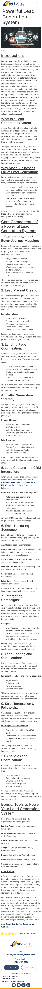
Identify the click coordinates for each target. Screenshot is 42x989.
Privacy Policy (8, 978)
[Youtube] (19, 985)
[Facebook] (14, 985)
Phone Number (21, 959)
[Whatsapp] (28, 985)
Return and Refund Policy (14, 981)
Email (21, 951)
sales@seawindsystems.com (21, 954)
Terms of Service (10, 976)
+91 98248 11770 (21, 962)
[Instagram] (23, 985)
